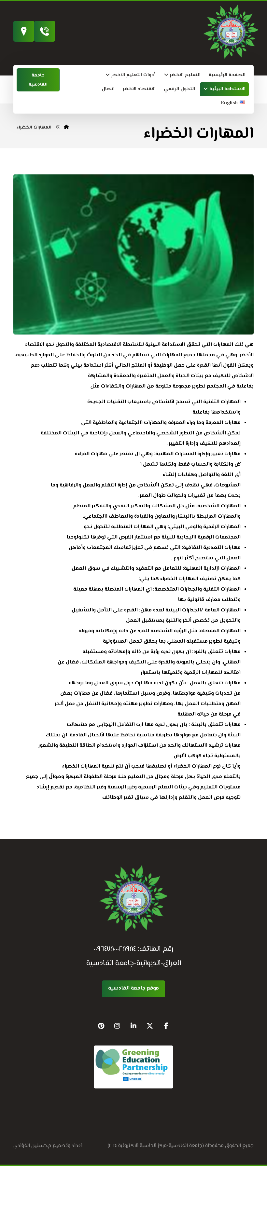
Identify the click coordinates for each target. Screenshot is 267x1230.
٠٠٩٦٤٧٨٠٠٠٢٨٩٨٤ (115, 949)
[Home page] (66, 127)
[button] (166, 1025)
